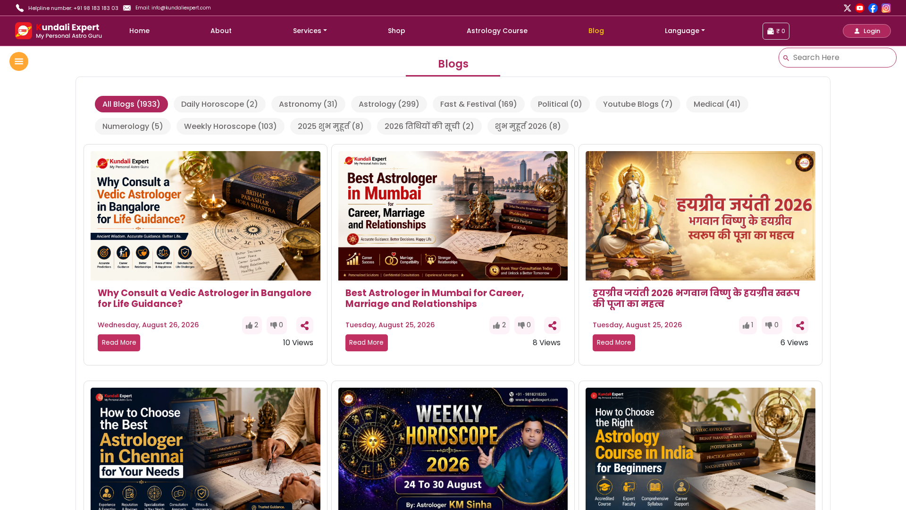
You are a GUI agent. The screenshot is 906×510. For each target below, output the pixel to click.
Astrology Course (497, 30)
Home (139, 30)
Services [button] (307, 30)
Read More (119, 342)
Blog (596, 30)
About (221, 30)
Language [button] (682, 30)
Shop (396, 30)
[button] (867, 31)
